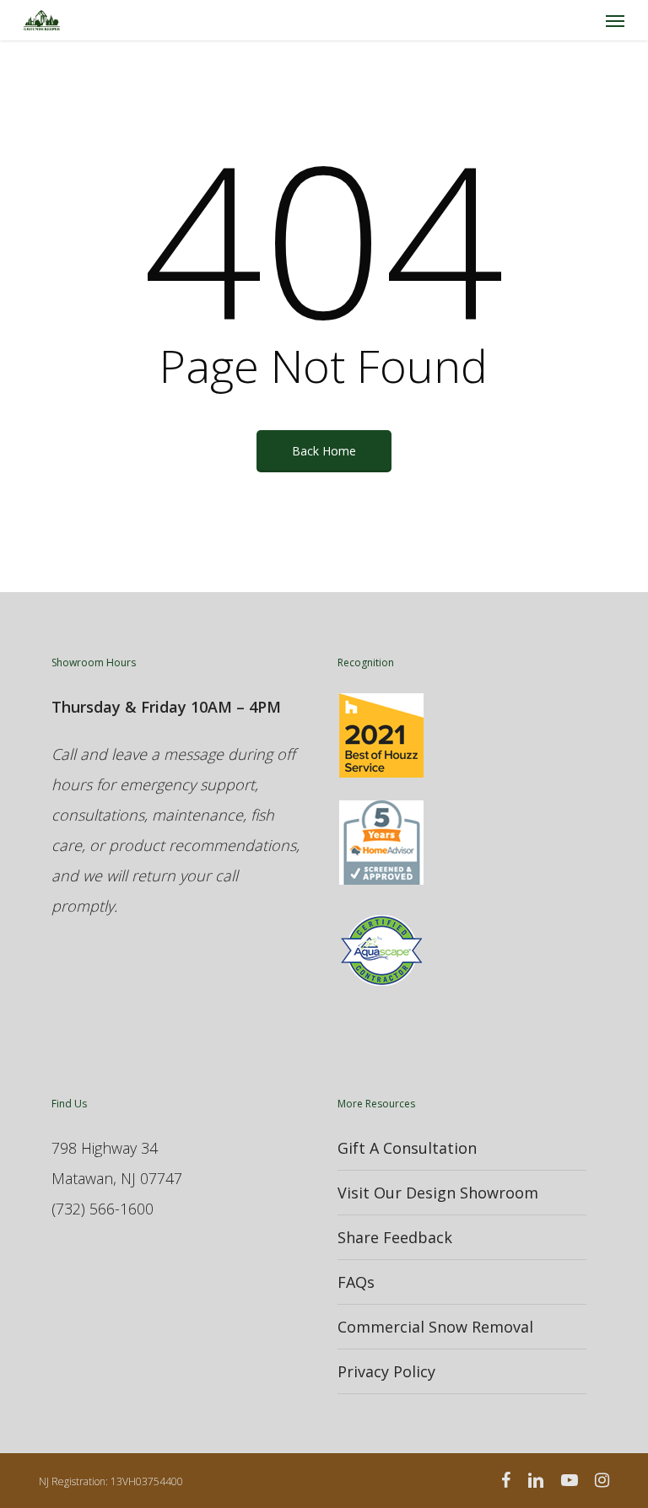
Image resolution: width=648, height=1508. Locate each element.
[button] (615, 20)
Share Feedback (395, 1237)
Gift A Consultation (407, 1148)
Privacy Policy (386, 1371)
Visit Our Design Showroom (438, 1192)
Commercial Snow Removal (435, 1327)
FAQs (356, 1282)
